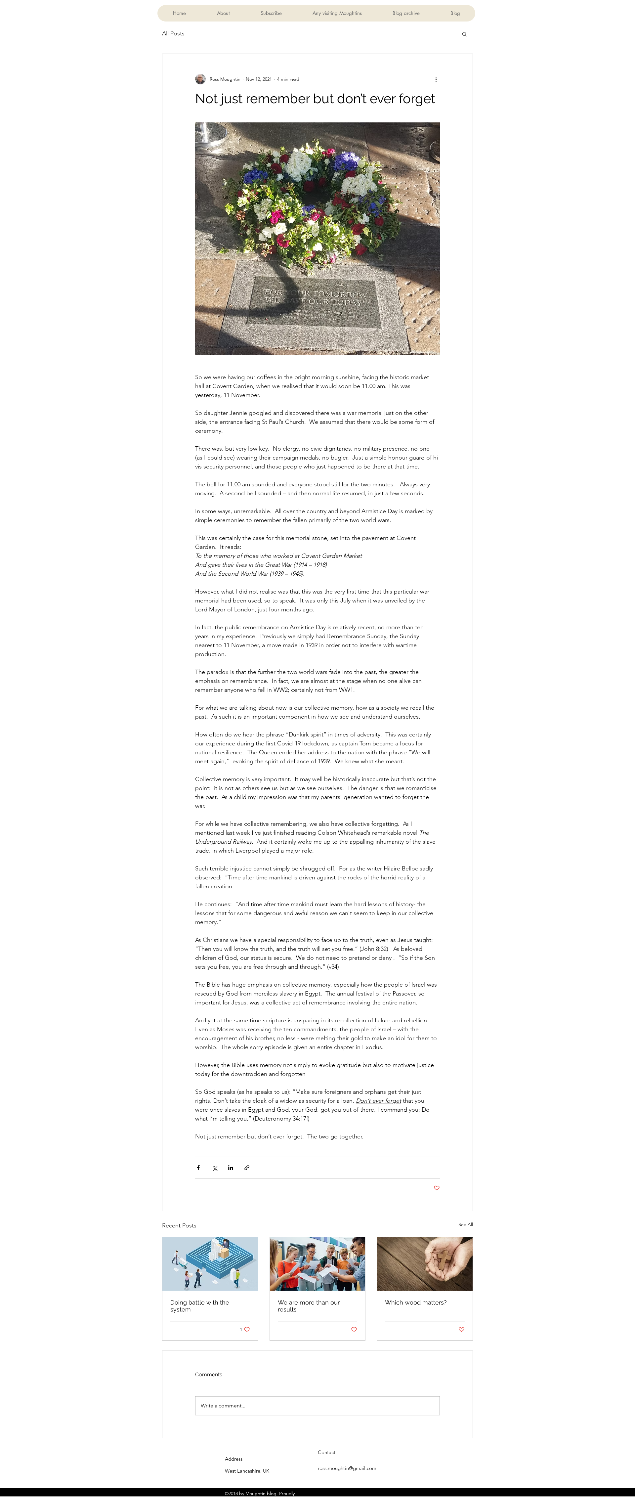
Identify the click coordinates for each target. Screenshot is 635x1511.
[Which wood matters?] (425, 1264)
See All (465, 1224)
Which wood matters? (416, 1302)
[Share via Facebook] (198, 1168)
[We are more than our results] (317, 1264)
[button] (464, 33)
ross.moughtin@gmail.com (347, 1468)
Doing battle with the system (199, 1306)
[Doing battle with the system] (210, 1264)
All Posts (173, 33)
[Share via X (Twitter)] (214, 1168)
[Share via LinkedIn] (231, 1168)
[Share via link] (247, 1168)
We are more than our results (309, 1306)
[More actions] (436, 79)
